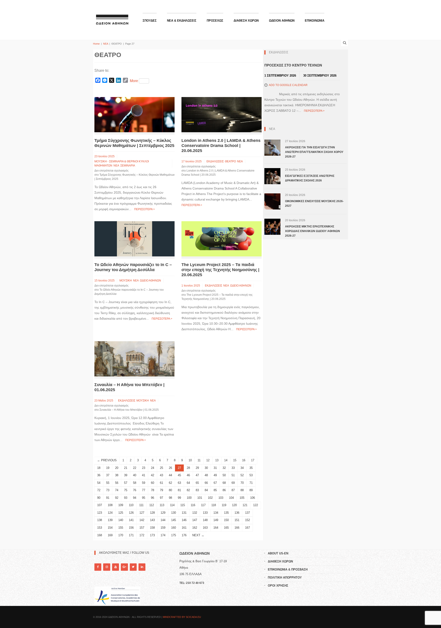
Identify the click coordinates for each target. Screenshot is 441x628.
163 (205, 527)
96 (152, 497)
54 (98, 483)
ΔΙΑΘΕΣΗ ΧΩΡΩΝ (246, 20)
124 (110, 512)
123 (99, 512)
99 (179, 497)
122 (255, 505)
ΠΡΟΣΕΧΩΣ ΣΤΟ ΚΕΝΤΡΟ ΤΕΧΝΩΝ (293, 65)
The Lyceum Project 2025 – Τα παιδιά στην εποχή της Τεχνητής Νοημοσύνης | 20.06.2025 (220, 269)
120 (234, 505)
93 (125, 497)
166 (237, 527)
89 (251, 490)
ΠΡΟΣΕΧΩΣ (215, 20)
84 (206, 490)
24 (152, 468)
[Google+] (124, 567)
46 (188, 475)
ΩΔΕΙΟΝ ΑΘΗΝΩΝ (281, 20)
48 (206, 475)
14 (225, 460)
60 (152, 483)
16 (243, 460)
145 (173, 520)
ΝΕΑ (105, 43)
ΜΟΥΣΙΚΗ (125, 280)
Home (96, 43)
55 (107, 483)
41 (143, 475)
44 (170, 475)
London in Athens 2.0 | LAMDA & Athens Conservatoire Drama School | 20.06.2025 (220, 145)
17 (252, 460)
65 (197, 483)
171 (131, 535)
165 (226, 527)
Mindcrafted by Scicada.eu (182, 617)
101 (199, 497)
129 (163, 512)
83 (197, 490)
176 (184, 535)
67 (215, 483)
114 (172, 505)
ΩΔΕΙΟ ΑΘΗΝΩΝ (150, 280)
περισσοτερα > (144, 209)
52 (242, 475)
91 (107, 497)
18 (98, 468)
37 (107, 475)
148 (205, 520)
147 (194, 520)
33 (233, 468)
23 (143, 468)
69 (233, 483)
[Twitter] (133, 567)
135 (226, 512)
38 (116, 475)
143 (152, 520)
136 (237, 512)
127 (141, 512)
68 (224, 483)
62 (170, 483)
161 (184, 527)
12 (207, 460)
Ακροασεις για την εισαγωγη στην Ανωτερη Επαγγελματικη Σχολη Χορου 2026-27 (314, 152)
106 (252, 497)
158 (152, 527)
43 (161, 475)
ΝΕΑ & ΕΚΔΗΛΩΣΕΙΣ (181, 20)
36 (98, 475)
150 (226, 520)
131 (184, 512)
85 (215, 490)
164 (215, 527)
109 (120, 505)
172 (141, 535)
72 (98, 490)
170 (120, 535)
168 (99, 535)
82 (188, 490)
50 (224, 475)
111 (141, 505)
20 (116, 468)
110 (131, 505)
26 (170, 468)
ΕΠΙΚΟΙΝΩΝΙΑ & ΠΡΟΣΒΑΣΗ (288, 569)
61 (161, 483)
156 (131, 527)
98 (170, 497)
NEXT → (198, 535)
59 (143, 483)
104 (231, 497)
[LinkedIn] (142, 567)
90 (98, 497)
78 (152, 490)
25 (161, 468)
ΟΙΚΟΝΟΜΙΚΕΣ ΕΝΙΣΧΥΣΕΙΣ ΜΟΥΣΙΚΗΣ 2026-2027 (314, 203)
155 (120, 527)
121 (245, 505)
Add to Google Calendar (288, 85)
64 (188, 483)
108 (110, 505)
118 (213, 505)
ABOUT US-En (278, 553)
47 (197, 475)
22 (134, 468)
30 (206, 468)
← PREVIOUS (107, 460)
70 (242, 483)
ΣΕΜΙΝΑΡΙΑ (127, 165)
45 (179, 475)
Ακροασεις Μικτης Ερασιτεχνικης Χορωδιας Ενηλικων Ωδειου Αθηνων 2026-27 (312, 231)
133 (205, 512)
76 (134, 490)
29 (197, 468)
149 (215, 520)
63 (179, 483)
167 (247, 527)
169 (110, 535)
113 (162, 505)
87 (233, 490)
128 (152, 512)
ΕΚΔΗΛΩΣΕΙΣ (215, 161)
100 (189, 497)
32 (224, 468)
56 (116, 483)
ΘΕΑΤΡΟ (230, 161)
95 (143, 497)
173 (152, 535)
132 (194, 512)
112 (151, 505)
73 (107, 490)
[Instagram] (106, 567)
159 (163, 527)
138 (99, 520)
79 (161, 490)
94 (134, 497)
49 (215, 475)
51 (233, 475)
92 (116, 497)
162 (194, 527)
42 (152, 475)
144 (163, 520)
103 (220, 497)
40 (134, 475)
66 (206, 483)
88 (242, 490)
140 (120, 520)
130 (173, 512)
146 (184, 520)
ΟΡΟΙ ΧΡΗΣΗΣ (278, 585)
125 (120, 512)
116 (193, 505)
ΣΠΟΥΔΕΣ (150, 20)
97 (161, 497)
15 (234, 460)
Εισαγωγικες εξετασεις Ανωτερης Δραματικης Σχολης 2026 (309, 178)
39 (125, 475)
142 (141, 520)
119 (224, 505)
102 (210, 497)
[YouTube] (115, 567)
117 (203, 505)
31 (215, 468)
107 (99, 505)
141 (131, 520)
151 (237, 520)
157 (141, 527)
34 (242, 468)
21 (125, 468)
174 (163, 535)
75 (125, 490)
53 (251, 475)
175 (173, 535)
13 (216, 460)
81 (179, 490)
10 (190, 460)
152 (247, 520)
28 (188, 468)
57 (125, 483)
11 (199, 460)
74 (116, 490)
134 (215, 512)
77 (143, 490)
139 (110, 520)
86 (224, 490)
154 (110, 527)
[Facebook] (97, 567)
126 (131, 512)
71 (251, 483)
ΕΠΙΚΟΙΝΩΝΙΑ (314, 20)
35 (251, 468)
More (134, 81)
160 (173, 527)
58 (134, 483)
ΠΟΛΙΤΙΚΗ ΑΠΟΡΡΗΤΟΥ (285, 577)
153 (99, 527)
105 (242, 497)
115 (182, 505)
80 (170, 490)
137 (247, 512)
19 (107, 468)
